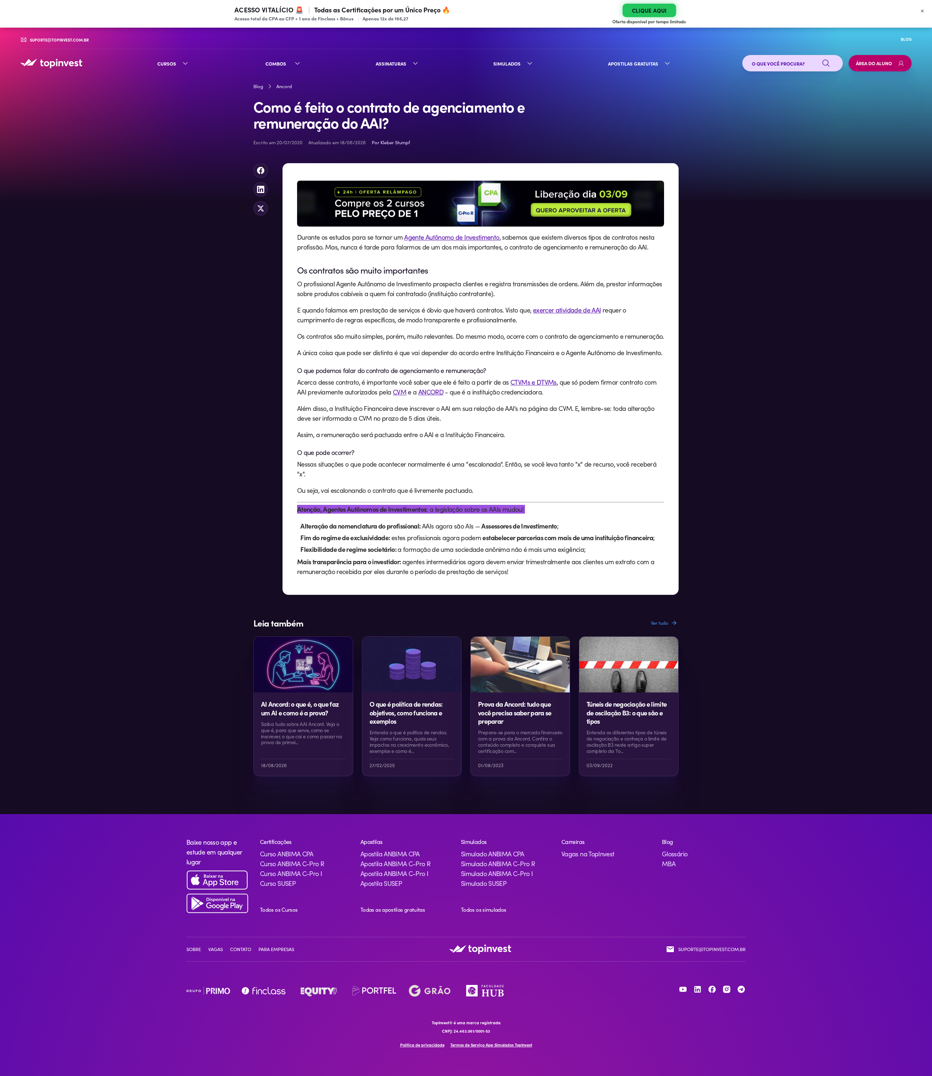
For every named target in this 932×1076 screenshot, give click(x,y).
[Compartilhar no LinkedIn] (260, 189)
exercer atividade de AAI (567, 310)
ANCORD (430, 392)
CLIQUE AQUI (649, 10)
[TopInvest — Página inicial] (51, 63)
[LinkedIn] (697, 989)
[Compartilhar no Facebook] (260, 170)
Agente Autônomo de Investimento (451, 237)
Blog (258, 86)
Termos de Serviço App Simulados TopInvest (491, 1045)
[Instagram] (726, 989)
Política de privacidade (422, 1045)
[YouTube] (683, 989)
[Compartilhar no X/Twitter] (260, 208)
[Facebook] (712, 989)
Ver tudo (659, 623)
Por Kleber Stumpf (391, 142)
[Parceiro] (208, 991)
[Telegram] (741, 989)
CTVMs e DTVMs (533, 382)
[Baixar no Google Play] (217, 904)
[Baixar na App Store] (217, 880)
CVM (399, 392)
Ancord (284, 86)
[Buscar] (826, 63)
